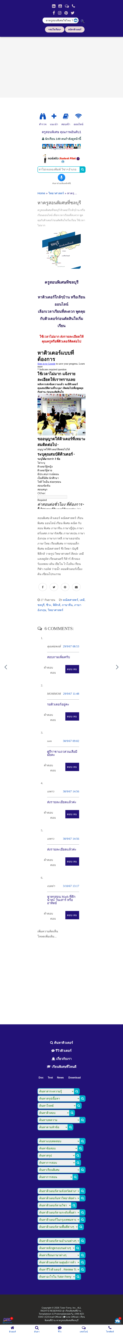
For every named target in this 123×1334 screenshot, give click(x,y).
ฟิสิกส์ (56, 605)
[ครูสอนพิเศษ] (61, 149)
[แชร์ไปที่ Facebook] (42, 587)
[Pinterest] (66, 13)
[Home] (53, 6)
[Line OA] (67, 6)
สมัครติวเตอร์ (74, 29)
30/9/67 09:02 (71, 741)
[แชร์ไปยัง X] (54, 587)
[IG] (59, 13)
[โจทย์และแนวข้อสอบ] (117, 1321)
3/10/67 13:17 (71, 886)
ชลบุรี (41, 605)
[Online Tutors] (78, 116)
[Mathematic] (54, 116)
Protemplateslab (62, 1314)
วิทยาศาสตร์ (56, 193)
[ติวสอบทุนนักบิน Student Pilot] (61, 162)
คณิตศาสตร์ (70, 599)
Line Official (72, 1317)
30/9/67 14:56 (71, 791)
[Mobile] (73, 6)
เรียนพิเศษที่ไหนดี (63, 1066)
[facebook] (54, 13)
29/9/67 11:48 (71, 693)
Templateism (45, 1314)
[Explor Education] (43, 116)
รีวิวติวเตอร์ (63, 1050)
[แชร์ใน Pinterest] (65, 587)
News (60, 1077)
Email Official (54, 1317)
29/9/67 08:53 (71, 646)
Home (41, 193)
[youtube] (60, 6)
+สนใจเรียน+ (54, 29)
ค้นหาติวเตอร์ (63, 1042)
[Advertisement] (61, 66)
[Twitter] (72, 13)
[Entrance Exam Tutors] (66, 116)
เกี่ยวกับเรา (63, 1058)
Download (74, 1077)
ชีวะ (48, 605)
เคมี (82, 599)
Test (50, 1077)
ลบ (75, 669)
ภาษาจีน (67, 605)
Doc (41, 1077)
